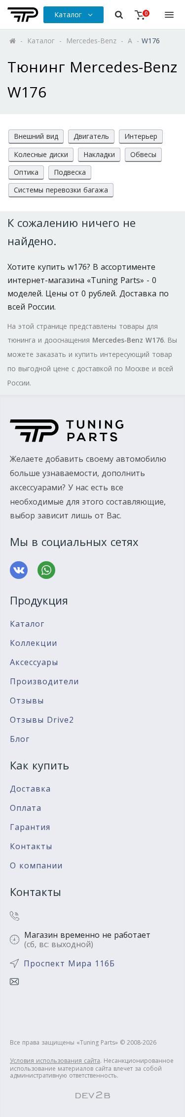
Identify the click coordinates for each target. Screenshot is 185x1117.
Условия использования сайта (55, 1060)
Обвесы (143, 154)
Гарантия (30, 827)
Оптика (26, 172)
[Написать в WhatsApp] (46, 570)
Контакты (31, 846)
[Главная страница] (22, 14)
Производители (44, 681)
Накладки (99, 154)
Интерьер (140, 136)
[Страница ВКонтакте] (19, 570)
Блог (20, 739)
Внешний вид (36, 136)
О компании (36, 865)
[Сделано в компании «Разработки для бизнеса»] (92, 1095)
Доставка (30, 789)
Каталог (27, 624)
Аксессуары (34, 662)
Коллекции (33, 643)
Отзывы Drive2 (42, 720)
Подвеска (70, 172)
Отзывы (27, 700)
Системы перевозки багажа (61, 189)
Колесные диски (41, 154)
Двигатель (91, 136)
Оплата (25, 808)
